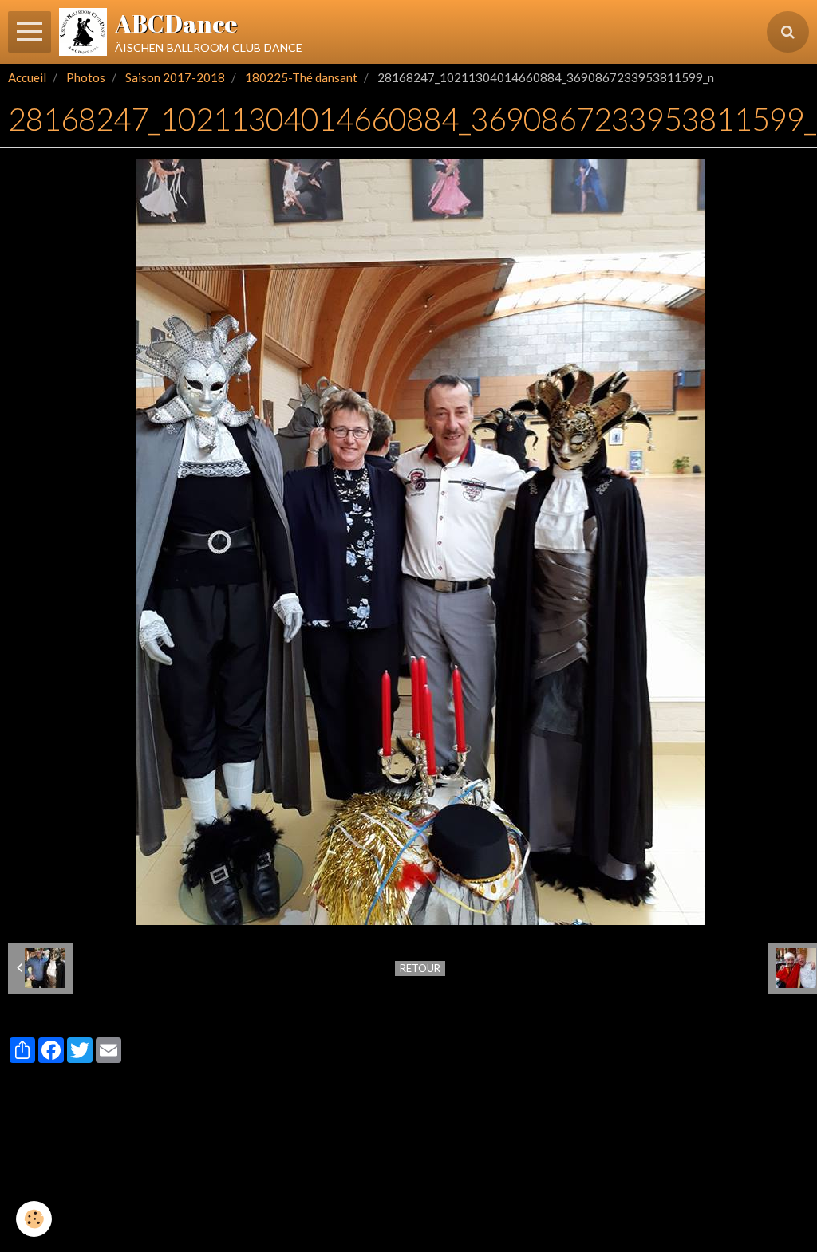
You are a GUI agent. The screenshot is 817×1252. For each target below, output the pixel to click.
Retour (420, 968)
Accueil (27, 77)
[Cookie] (34, 1219)
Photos (85, 77)
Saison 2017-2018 (175, 77)
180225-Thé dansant (301, 77)
